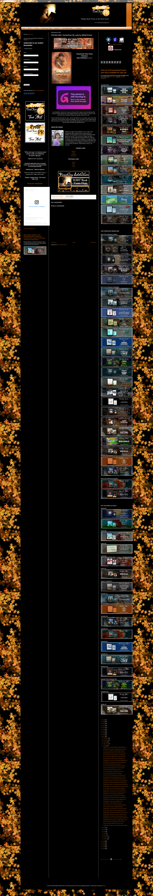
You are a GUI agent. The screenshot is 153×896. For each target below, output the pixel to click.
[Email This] (66, 196)
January (105, 838)
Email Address (27, 59)
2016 (103, 841)
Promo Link (73, 155)
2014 (103, 844)
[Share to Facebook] (71, 196)
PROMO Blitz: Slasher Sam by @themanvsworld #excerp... (115, 784)
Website (73, 151)
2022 (103, 727)
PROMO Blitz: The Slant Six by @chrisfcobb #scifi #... (114, 778)
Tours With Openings (67, 28)
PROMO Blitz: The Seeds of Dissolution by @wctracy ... (115, 762)
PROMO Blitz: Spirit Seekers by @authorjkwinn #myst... (115, 816)
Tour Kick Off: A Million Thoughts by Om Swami (113, 771)
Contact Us (57, 28)
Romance (65, 198)
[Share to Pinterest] (72, 196)
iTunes (73, 166)
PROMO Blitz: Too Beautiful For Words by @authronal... (115, 797)
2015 (103, 843)
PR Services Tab (113, 76)
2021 (103, 729)
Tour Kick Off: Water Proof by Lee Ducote (112, 769)
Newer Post (54, 242)
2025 (103, 721)
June (104, 829)
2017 (103, 736)
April (104, 833)
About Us (30, 28)
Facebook (73, 154)
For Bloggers (78, 28)
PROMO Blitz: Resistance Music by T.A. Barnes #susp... (115, 814)
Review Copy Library (47, 28)
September (105, 743)
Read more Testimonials (35, 183)
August (105, 745)
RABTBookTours (29, 223)
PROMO (61, 198)
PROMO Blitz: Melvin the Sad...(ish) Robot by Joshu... (114, 752)
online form (30, 34)
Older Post (93, 242)
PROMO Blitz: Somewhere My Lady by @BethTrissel (114, 799)
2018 (103, 734)
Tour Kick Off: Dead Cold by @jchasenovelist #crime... (114, 777)
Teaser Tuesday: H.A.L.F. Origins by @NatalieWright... (114, 805)
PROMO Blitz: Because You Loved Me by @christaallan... (115, 825)
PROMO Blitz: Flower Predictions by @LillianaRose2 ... (115, 747)
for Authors (29, 39)
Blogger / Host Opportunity (38, 90)
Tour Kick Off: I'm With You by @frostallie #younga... (114, 751)
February (105, 837)
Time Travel (70, 198)
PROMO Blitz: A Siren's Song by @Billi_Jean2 (113, 801)
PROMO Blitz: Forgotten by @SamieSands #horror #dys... (115, 812)
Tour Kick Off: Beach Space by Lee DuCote (112, 773)
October (105, 742)
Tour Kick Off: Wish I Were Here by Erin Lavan (113, 823)
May (104, 831)
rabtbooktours (38, 223)
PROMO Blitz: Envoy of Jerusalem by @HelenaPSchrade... (116, 817)
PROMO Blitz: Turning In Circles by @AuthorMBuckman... (115, 760)
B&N (74, 163)
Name (25, 52)
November (105, 740)
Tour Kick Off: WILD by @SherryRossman (112, 764)
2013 (103, 846)
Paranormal (57, 198)
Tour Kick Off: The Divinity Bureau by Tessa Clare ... (114, 821)
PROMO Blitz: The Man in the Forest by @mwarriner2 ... (115, 791)
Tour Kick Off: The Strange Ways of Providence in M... (114, 775)
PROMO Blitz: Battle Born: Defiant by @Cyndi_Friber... (114, 749)
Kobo (73, 165)
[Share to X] (69, 196)
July (104, 827)
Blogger (104, 885)
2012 (103, 848)
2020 (103, 731)
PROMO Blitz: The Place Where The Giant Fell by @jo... (115, 808)
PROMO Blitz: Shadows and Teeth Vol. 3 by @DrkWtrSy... (115, 780)
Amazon (74, 162)
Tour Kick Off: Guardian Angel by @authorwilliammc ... (114, 765)
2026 (103, 720)
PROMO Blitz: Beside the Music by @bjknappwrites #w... (115, 819)
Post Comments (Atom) (62, 244)
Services (37, 28)
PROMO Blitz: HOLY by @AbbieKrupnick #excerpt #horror (115, 786)
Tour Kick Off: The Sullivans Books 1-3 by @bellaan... (114, 754)
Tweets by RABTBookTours (29, 228)
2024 (103, 723)
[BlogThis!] (68, 196)
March (104, 835)
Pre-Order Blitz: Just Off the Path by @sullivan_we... (114, 758)
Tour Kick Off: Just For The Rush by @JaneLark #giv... (114, 810)
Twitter (73, 152)
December (105, 738)
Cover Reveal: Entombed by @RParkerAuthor (113, 806)
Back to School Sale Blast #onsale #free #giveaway (114, 756)
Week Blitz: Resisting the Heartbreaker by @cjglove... (114, 795)
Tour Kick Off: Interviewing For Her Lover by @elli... (114, 767)
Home (23, 28)
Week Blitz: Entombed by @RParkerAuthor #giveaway (115, 782)
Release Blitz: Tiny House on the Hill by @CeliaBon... (114, 790)
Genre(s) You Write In (28, 73)
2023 (103, 725)
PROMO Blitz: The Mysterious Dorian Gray (112, 803)
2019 (103, 732)
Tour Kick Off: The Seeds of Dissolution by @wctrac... (114, 788)
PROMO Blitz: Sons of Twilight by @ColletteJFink (113, 793)
